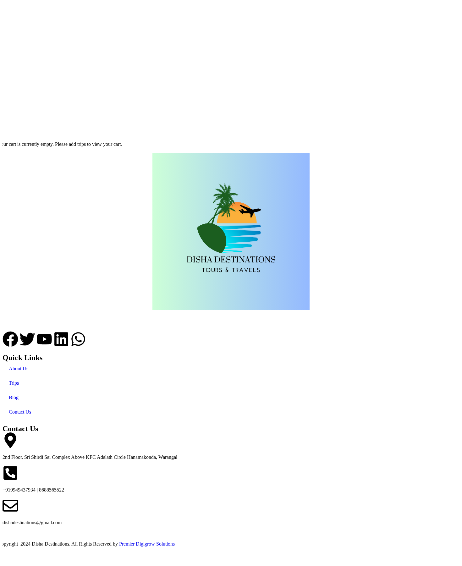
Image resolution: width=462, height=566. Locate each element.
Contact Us (20, 412)
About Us (18, 368)
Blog (14, 397)
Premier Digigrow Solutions (147, 544)
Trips (14, 383)
